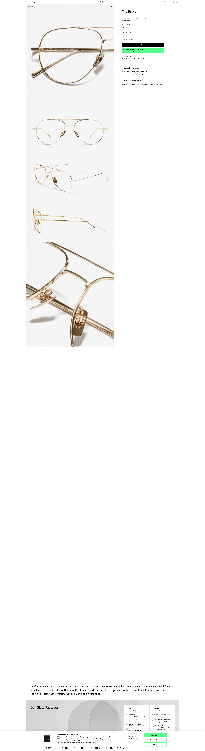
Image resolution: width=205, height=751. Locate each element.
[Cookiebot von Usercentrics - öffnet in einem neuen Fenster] (47, 748)
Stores (169, 2)
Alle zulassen (155, 735)
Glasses (30, 6)
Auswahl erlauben (155, 739)
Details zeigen (121, 748)
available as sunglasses (131, 15)
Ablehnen (155, 744)
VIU (102, 2)
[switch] (83, 748)
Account (160, 2)
